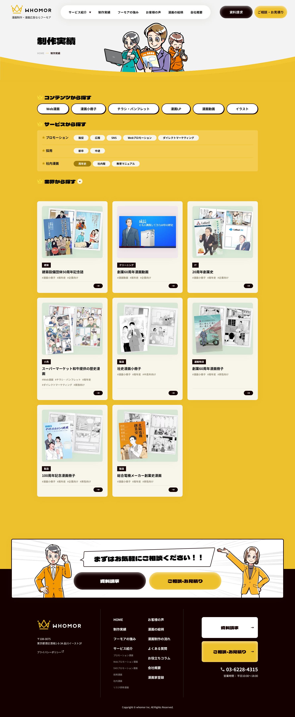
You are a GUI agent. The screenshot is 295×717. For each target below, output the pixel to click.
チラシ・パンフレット (133, 108)
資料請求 (236, 12)
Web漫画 (53, 108)
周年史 (82, 164)
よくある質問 (157, 648)
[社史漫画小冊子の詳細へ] (147, 349)
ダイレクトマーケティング (178, 138)
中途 (97, 151)
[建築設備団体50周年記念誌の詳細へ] (72, 247)
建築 (46, 265)
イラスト (242, 108)
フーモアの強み (128, 12)
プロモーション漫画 (123, 655)
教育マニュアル (126, 164)
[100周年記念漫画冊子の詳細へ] (72, 451)
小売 (46, 361)
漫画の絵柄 (175, 12)
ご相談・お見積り (271, 12)
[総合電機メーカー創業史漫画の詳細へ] (147, 451)
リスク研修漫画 (121, 687)
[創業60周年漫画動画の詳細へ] (147, 247)
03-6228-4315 (242, 669)
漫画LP (176, 108)
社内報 (101, 164)
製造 (121, 361)
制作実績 (104, 12)
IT (195, 265)
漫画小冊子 (88, 108)
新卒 (81, 151)
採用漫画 (117, 674)
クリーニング (126, 265)
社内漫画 (117, 680)
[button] (147, 181)
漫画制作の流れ (159, 638)
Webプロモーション (140, 138)
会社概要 (196, 12)
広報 (97, 138)
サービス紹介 (123, 648)
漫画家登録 (156, 677)
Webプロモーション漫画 (125, 661)
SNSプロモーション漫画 (125, 668)
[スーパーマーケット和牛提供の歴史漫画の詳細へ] (72, 349)
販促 (81, 138)
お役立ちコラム (159, 658)
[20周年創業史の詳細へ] (222, 247)
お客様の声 (153, 12)
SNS (114, 138)
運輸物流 (199, 361)
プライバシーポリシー (49, 652)
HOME (40, 53)
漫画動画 (208, 108)
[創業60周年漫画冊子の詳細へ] (222, 349)
